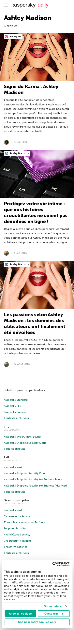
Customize (51, 613)
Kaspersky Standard (16, 399)
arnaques (15, 36)
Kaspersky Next (13, 467)
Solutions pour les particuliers (24, 390)
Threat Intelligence (15, 546)
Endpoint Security (15, 528)
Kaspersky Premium (15, 412)
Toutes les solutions (16, 418)
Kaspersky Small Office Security (22, 436)
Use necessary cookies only (37, 621)
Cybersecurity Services (18, 516)
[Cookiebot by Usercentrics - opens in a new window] (52, 564)
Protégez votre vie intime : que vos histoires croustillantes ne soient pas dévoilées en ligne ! (35, 212)
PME (6, 457)
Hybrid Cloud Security (17, 534)
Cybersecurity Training (18, 540)
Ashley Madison (19, 153)
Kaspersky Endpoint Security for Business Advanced (35, 485)
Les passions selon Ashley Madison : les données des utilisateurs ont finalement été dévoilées (34, 323)
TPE (6, 426)
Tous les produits (14, 448)
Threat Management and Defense (25, 522)
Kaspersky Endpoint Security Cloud (25, 442)
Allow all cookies (20, 613)
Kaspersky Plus (13, 405)
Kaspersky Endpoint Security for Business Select (33, 479)
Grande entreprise (16, 500)
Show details (53, 606)
